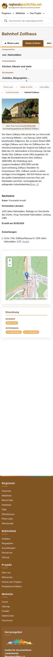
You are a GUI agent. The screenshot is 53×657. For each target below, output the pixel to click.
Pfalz (4, 509)
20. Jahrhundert (31, 332)
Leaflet (18, 298)
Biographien (7, 543)
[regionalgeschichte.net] (22, 6)
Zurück (25, 241)
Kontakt (5, 611)
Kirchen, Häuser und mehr (17, 64)
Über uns (6, 572)
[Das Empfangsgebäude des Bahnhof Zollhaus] (21, 111)
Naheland (6, 505)
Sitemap (6, 606)
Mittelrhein (7, 495)
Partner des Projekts (11, 582)
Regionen (6, 13)
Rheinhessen (8, 514)
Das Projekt (36, 13)
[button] (26, 275)
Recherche (7, 552)
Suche (5, 602)
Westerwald (7, 523)
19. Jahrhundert (13, 332)
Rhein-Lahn (12, 323)
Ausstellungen (8, 548)
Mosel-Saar (7, 500)
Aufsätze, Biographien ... (15, 75)
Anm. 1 (34, 184)
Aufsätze (6, 539)
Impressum (7, 620)
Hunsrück (6, 491)
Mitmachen (7, 577)
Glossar (5, 557)
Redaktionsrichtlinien (12, 586)
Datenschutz (8, 615)
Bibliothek (21, 13)
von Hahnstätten (11, 52)
